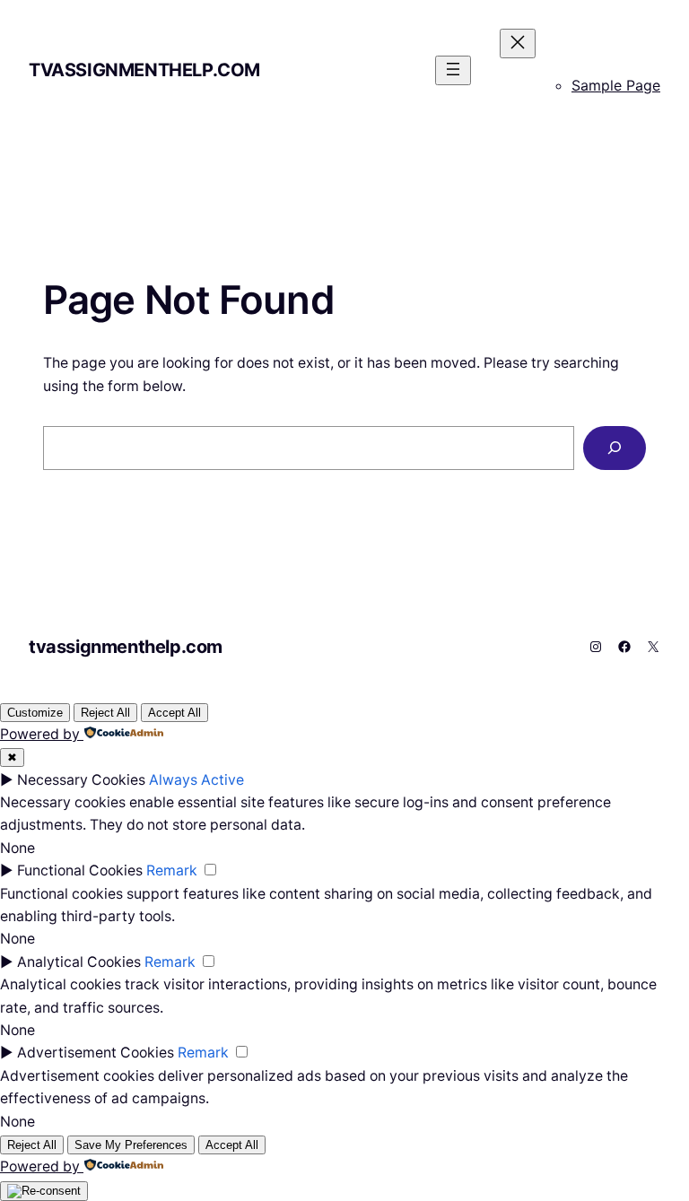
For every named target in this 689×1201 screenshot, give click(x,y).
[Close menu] (518, 43)
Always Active (196, 779)
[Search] (614, 448)
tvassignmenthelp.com (144, 70)
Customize (35, 712)
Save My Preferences (131, 1145)
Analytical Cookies (79, 961)
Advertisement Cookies (95, 1052)
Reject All (105, 712)
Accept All (174, 712)
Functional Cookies (80, 870)
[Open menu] (453, 70)
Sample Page (615, 85)
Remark (171, 870)
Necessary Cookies (81, 779)
